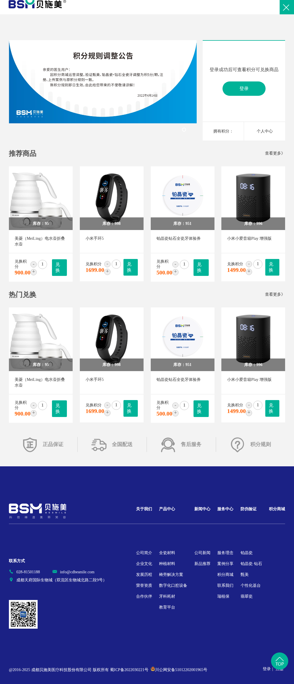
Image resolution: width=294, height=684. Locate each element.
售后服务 (191, 444)
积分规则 (260, 444)
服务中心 (225, 509)
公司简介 (144, 553)
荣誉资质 (144, 585)
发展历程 (144, 574)
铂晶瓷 (247, 553)
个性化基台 (251, 585)
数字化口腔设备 (173, 585)
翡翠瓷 (247, 596)
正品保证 (53, 444)
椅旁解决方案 (171, 574)
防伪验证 (249, 509)
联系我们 (225, 585)
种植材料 (167, 564)
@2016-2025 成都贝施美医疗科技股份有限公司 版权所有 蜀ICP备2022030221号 (78, 670)
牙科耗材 (167, 596)
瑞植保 (223, 596)
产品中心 (167, 509)
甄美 (245, 574)
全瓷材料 (167, 553)
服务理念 (225, 553)
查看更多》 (275, 153)
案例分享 (225, 564)
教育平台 (167, 607)
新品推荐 (202, 564)
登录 (244, 88)
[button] (184, 130)
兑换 (57, 267)
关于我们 (144, 509)
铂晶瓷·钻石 (251, 564)
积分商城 (225, 574)
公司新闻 (202, 553)
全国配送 (122, 444)
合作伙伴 (144, 596)
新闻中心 (202, 509)
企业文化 (144, 564)
